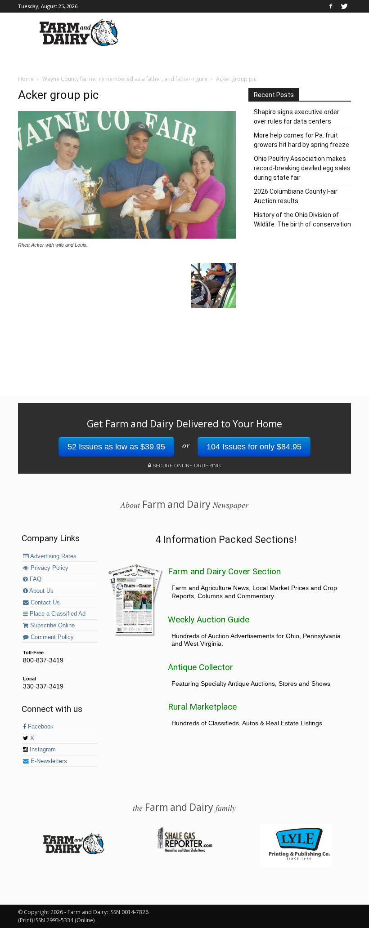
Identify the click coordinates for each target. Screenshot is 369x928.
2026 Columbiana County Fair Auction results (296, 196)
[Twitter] (344, 6)
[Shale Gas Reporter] (184, 850)
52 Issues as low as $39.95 (116, 446)
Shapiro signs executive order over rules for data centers (296, 116)
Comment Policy (51, 637)
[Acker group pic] (127, 236)
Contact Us (44, 602)
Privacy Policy (48, 568)
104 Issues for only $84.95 (254, 446)
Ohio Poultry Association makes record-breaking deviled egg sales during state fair (302, 168)
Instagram (42, 749)
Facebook (40, 727)
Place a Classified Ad (57, 614)
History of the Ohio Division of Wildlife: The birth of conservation (302, 219)
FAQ (34, 579)
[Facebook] (331, 6)
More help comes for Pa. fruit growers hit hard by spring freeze (301, 140)
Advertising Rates (52, 556)
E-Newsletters (48, 761)
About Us (41, 591)
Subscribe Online (51, 625)
